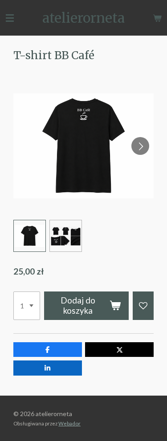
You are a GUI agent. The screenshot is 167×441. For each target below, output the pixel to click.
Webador (69, 423)
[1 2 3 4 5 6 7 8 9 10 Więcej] (26, 305)
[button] (29, 236)
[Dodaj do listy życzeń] (143, 305)
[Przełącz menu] (10, 18)
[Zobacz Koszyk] (157, 18)
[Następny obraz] (140, 146)
